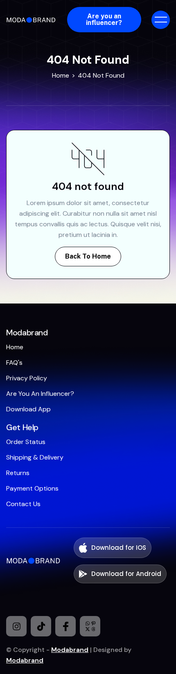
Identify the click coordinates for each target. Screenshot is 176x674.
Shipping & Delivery (34, 457)
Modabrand (69, 649)
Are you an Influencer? (40, 393)
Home (60, 75)
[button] (160, 20)
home (14, 347)
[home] (32, 19)
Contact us (23, 504)
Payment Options (32, 488)
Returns (17, 473)
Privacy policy (26, 378)
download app (28, 409)
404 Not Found (101, 75)
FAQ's (14, 362)
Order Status (25, 441)
